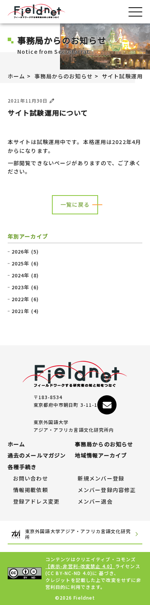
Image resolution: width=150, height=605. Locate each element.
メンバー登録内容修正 (107, 490)
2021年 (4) (25, 311)
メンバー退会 (95, 501)
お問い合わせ (30, 478)
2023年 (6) (25, 287)
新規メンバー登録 (101, 478)
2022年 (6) (25, 299)
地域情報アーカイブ (101, 455)
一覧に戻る (75, 204)
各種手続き (22, 467)
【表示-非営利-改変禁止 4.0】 (80, 566)
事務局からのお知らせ (64, 76)
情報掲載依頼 (30, 490)
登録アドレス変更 (36, 501)
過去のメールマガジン (37, 455)
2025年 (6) (25, 263)
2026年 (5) (25, 251)
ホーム (16, 76)
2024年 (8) (25, 275)
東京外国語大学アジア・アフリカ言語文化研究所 (78, 534)
